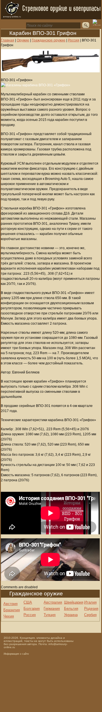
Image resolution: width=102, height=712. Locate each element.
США (28, 602)
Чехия (8, 616)
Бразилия (11, 610)
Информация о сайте (16, 653)
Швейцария (73, 602)
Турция (50, 615)
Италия (90, 602)
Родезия (91, 608)
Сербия (90, 615)
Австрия (10, 604)
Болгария (32, 608)
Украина (71, 615)
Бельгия (71, 608)
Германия (52, 608)
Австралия (53, 602)
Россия (30, 615)
